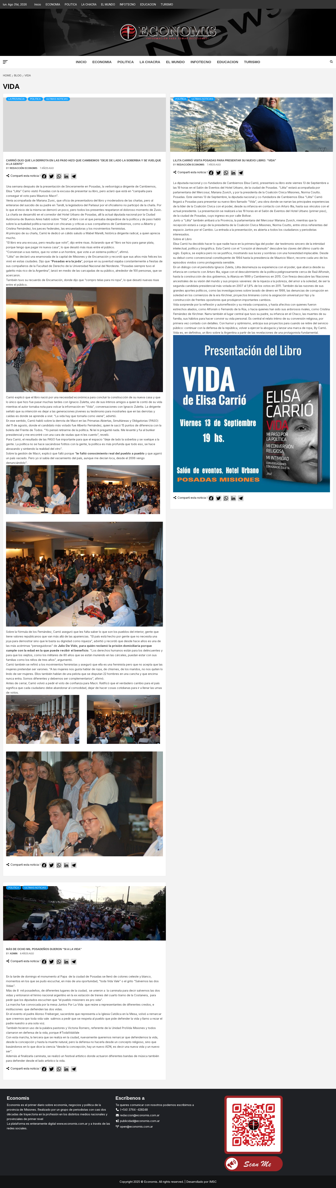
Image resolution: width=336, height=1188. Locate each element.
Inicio (37, 4)
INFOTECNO (128, 4)
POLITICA (71, 4)
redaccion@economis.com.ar (139, 1115)
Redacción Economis (24, 168)
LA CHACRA (88, 4)
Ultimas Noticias (57, 99)
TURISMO (167, 4)
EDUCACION (148, 4)
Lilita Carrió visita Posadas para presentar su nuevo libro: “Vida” (224, 160)
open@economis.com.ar (136, 1126)
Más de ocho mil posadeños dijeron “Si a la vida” (44, 949)
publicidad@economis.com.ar (139, 1121)
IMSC (212, 1182)
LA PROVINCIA (16, 99)
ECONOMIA (53, 4)
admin (14, 953)
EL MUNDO (108, 4)
